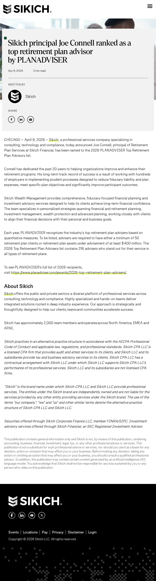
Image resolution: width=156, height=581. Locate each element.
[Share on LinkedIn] (21, 119)
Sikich (53, 139)
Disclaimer (76, 532)
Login (92, 532)
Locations (30, 532)
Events (14, 532)
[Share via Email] (30, 119)
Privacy (58, 532)
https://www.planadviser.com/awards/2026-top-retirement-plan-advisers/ (68, 272)
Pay (45, 532)
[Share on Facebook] (11, 119)
